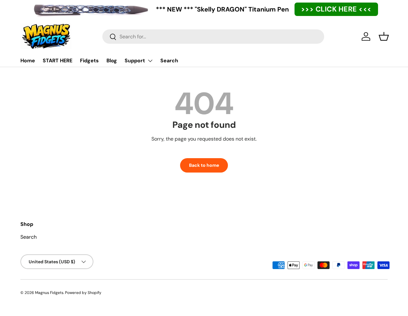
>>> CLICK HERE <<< (336, 9)
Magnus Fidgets (49, 292)
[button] (384, 36)
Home (27, 60)
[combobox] (213, 36)
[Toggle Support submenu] (150, 61)
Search (169, 60)
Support (135, 60)
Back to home (204, 165)
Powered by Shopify (83, 292)
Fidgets (89, 60)
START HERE (57, 60)
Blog (111, 60)
